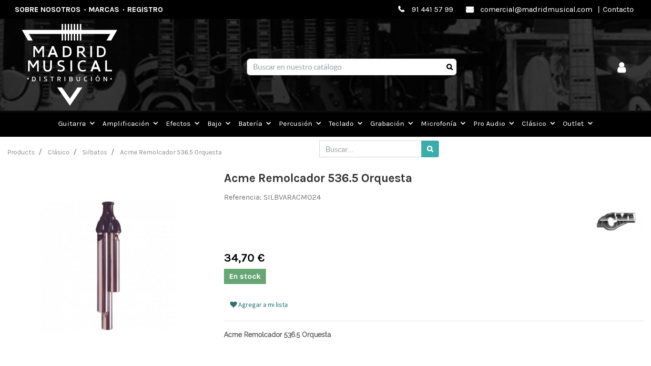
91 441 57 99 (432, 9)
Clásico (59, 152)
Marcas (104, 9)
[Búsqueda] (450, 67)
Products (21, 152)
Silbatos (94, 152)
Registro (145, 9)
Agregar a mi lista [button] (262, 304)
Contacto (618, 9)
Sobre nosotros (48, 9)
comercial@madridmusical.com (536, 9)
